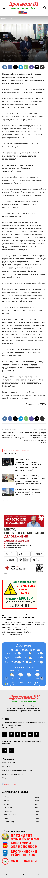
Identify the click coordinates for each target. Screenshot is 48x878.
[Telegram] (20, 67)
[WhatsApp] (26, 67)
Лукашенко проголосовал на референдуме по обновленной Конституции (13, 435)
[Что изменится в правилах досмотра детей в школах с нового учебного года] (8, 492)
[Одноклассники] (36, 734)
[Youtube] (30, 734)
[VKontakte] (23, 734)
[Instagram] (11, 734)
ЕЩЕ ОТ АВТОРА (10, 453)
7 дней (5, 48)
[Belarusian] (19, 12)
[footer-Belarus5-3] (24, 836)
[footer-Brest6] (24, 845)
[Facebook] (10, 67)
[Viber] (31, 67)
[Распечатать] (42, 67)
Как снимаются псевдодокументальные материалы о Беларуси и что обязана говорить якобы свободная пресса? (28, 464)
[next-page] (7, 500)
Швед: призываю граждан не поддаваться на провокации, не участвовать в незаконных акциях (35, 438)
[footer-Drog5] (24, 853)
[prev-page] (3, 500)
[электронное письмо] (36, 67)
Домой (3, 18)
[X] (15, 67)
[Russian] (25, 12)
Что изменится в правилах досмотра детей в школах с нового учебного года (27, 492)
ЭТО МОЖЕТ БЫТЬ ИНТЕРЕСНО (17, 450)
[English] (22, 12)
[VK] (4, 67)
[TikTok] (17, 734)
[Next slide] (41, 678)
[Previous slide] (6, 678)
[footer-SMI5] (24, 861)
